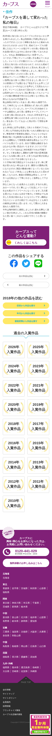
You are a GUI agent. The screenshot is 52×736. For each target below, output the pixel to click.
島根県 (15, 646)
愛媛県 (24, 656)
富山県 (15, 617)
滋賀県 (15, 631)
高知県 (33, 656)
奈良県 (6, 635)
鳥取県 (6, 646)
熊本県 (15, 667)
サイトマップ (8, 693)
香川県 (15, 656)
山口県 (42, 646)
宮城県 (24, 588)
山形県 (42, 588)
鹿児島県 (25, 667)
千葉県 (35, 602)
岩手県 (15, 588)
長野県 (6, 621)
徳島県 (6, 656)
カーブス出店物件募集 (12, 714)
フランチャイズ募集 (11, 710)
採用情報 (7, 705)
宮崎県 (15, 671)
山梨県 (42, 617)
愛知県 (33, 621)
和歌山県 (16, 635)
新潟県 (6, 617)
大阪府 (33, 631)
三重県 (6, 631)
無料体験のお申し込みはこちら (26, 563)
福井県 (33, 617)
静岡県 (24, 621)
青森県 (6, 588)
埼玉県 (26, 602)
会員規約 (7, 701)
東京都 (6, 602)
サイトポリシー (9, 697)
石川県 (24, 617)
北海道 (6, 577)
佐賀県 (24, 671)
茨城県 (6, 606)
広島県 (33, 646)
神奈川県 (16, 602)
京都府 (24, 631)
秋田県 (33, 588)
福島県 (6, 592)
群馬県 (15, 606)
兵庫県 (42, 631)
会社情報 (7, 689)
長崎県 (35, 667)
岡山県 (24, 646)
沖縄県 (33, 671)
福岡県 (6, 667)
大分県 (6, 671)
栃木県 (24, 606)
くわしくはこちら (26, 242)
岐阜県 (15, 621)
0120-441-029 (26, 551)
